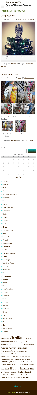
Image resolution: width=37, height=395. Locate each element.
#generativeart (21, 351)
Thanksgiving (7, 318)
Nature (5, 286)
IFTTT (14, 368)
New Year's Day (8, 289)
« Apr (16, 177)
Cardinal (27, 359)
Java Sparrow (5, 372)
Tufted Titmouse (7, 377)
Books (5, 204)
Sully (12, 374)
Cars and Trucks (8, 207)
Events (5, 227)
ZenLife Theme (11, 392)
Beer (4, 201)
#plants (23, 354)
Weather (5, 332)
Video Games (7, 328)
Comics (5, 217)
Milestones (6, 269)
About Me (17, 386)
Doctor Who (29, 64)
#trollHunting (20, 356)
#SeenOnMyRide (8, 356)
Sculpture (6, 309)
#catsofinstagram (16, 345)
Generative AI (23, 365)
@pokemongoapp (19, 359)
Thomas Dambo (25, 375)
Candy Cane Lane (9, 74)
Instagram (27, 368)
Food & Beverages (8, 237)
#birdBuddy (18, 338)
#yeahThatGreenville (7, 359)
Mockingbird (13, 372)
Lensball (5, 266)
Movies (5, 279)
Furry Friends (7, 243)
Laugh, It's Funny (8, 263)
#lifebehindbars (15, 354)
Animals (5, 185)
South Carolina (5, 375)
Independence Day (9, 253)
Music (5, 283)
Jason (19, 19)
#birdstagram (20, 342)
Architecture (7, 188)
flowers (16, 364)
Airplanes (6, 181)
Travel (5, 322)
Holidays (6, 250)
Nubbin (5, 292)
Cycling (5, 220)
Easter (5, 224)
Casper (16, 362)
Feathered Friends (8, 230)
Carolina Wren (7, 361)
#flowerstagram (8, 351)
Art (4, 191)
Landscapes (6, 260)
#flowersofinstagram (18, 348)
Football (5, 240)
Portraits (6, 299)
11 (28, 163)
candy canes (29, 140)
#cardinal (5, 344)
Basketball (6, 198)
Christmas (14, 64)
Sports (5, 315)
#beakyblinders (5, 338)
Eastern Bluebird (7, 365)
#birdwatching (30, 342)
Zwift (27, 377)
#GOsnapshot (5, 354)
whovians (4, 66)
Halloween (6, 247)
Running (5, 305)
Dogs (33, 362)
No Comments (29, 19)
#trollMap (27, 356)
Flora (4, 234)
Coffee (5, 214)
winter (23, 377)
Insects (5, 256)
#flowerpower (29, 345)
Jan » (20, 177)
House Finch (5, 369)
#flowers (4, 348)
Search (3, 148)
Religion (5, 302)
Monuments (7, 273)
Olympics (6, 296)
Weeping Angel (8, 15)
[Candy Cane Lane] (18, 114)
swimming (17, 375)
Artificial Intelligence (10, 194)
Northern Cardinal (24, 372)
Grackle (31, 365)
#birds (30, 338)
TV (4, 325)
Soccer (5, 312)
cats (21, 362)
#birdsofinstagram (8, 342)
